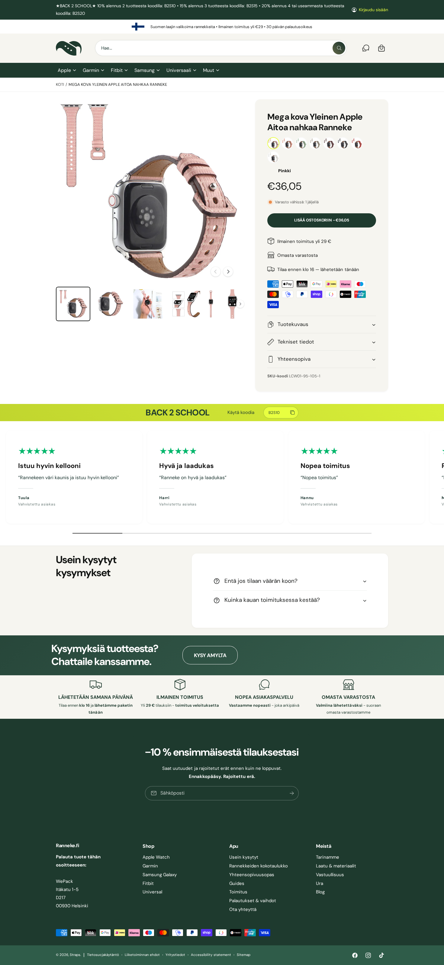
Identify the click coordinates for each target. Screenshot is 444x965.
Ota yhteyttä (242, 909)
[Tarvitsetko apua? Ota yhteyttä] (366, 48)
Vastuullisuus (330, 875)
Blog (320, 892)
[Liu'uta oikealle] (228, 271)
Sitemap (243, 955)
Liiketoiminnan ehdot (142, 955)
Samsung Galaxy (160, 875)
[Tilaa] (292, 793)
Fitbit (117, 70)
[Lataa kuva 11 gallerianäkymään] (185, 304)
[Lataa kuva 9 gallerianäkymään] (110, 304)
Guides (236, 883)
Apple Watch (156, 857)
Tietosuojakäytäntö (103, 955)
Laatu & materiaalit (336, 866)
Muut (208, 70)
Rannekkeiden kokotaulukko (258, 866)
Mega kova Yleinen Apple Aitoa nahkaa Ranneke (118, 84)
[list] (222, 27)
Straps (75, 955)
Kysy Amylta (210, 655)
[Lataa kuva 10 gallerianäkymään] (148, 304)
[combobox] (221, 48)
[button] (66, 70)
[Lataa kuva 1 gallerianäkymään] (73, 304)
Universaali (178, 70)
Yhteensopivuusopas (251, 875)
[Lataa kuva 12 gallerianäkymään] (223, 304)
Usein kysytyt (243, 857)
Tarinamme (327, 857)
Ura (319, 883)
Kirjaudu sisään (373, 9)
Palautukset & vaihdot (252, 901)
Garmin (91, 70)
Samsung (144, 70)
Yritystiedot (175, 955)
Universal (152, 892)
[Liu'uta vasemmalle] (215, 271)
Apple (64, 70)
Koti (60, 84)
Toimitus (238, 892)
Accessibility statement (211, 955)
